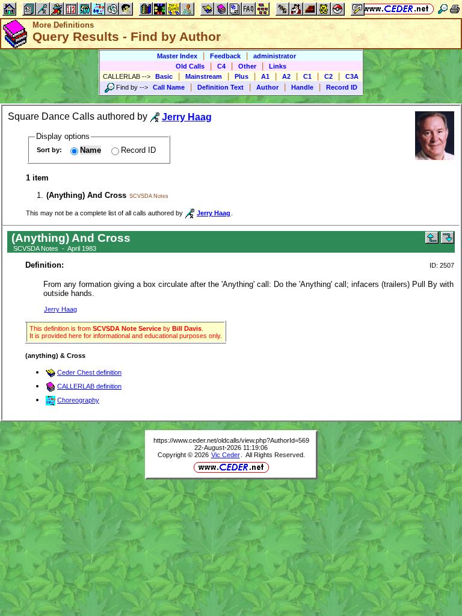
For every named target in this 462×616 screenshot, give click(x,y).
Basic (164, 76)
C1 (307, 76)
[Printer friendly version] (455, 8)
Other (247, 66)
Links (277, 66)
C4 (221, 66)
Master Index (177, 56)
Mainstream (203, 76)
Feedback (225, 56)
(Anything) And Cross (86, 195)
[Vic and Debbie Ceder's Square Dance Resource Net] (396, 8)
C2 (328, 76)
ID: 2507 (442, 265)
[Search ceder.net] (443, 8)
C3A (352, 76)
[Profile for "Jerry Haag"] (434, 157)
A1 (265, 76)
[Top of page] (432, 240)
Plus (241, 76)
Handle (302, 87)
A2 (286, 76)
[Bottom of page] (447, 240)
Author (267, 87)
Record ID (341, 87)
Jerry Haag (60, 309)
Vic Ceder (225, 454)
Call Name (169, 87)
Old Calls (190, 66)
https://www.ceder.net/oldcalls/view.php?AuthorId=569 (231, 440)
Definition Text (220, 87)
